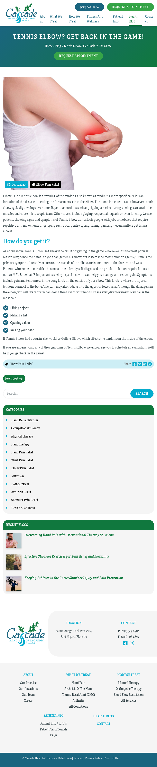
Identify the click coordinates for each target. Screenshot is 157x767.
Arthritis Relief (21, 492)
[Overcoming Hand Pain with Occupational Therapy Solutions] (13, 540)
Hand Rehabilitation (24, 420)
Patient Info (118, 18)
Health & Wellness (23, 508)
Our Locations (28, 689)
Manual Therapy (128, 683)
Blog (58, 46)
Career (28, 701)
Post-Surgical (20, 484)
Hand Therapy (20, 444)
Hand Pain (78, 683)
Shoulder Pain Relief (24, 500)
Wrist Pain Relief (22, 460)
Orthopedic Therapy (129, 689)
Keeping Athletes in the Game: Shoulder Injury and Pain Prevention (74, 578)
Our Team (28, 695)
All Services (128, 701)
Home (49, 46)
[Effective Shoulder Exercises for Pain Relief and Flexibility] (13, 562)
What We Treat (56, 18)
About (42, 18)
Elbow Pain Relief (22, 468)
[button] (89, 7)
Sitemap (78, 758)
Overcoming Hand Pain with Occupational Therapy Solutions (69, 535)
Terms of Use (111, 758)
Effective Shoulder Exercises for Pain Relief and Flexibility (67, 556)
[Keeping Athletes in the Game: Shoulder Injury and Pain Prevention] (13, 583)
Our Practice (28, 683)
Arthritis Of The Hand (78, 689)
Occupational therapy (25, 428)
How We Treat (74, 18)
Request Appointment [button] (130, 7)
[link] (125, 643)
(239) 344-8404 (130, 631)
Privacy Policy (93, 758)
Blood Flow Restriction (129, 695)
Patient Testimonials (53, 729)
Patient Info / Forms (53, 723)
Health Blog (134, 18)
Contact (149, 18)
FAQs (53, 735)
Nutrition (17, 476)
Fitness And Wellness (95, 18)
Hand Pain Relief (22, 452)
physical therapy (22, 436)
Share (127, 364)
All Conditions (78, 707)
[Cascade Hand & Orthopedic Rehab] (25, 633)
